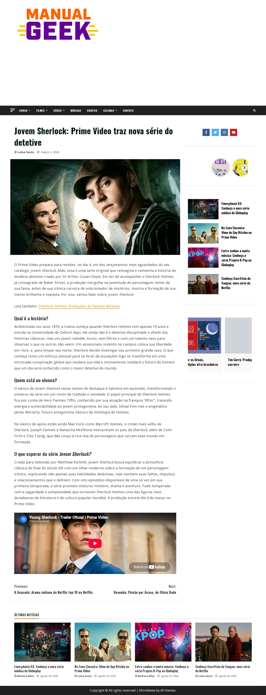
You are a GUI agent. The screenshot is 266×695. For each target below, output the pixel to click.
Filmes (40, 110)
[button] (12, 110)
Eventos (92, 110)
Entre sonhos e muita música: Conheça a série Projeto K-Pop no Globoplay (161, 668)
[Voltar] (195, 167)
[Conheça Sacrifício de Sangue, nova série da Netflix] (223, 642)
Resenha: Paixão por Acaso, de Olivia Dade (145, 589)
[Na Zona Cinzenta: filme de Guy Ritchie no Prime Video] (103, 642)
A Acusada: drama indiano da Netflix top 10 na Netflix (53, 589)
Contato (128, 110)
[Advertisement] (133, 72)
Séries (57, 110)
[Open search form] (254, 110)
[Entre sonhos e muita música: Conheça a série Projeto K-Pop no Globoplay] (163, 642)
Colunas (108, 110)
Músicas (75, 110)
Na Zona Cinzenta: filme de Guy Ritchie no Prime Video (102, 668)
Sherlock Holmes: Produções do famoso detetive (79, 306)
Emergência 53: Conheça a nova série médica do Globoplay (39, 668)
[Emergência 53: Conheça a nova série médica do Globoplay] (42, 642)
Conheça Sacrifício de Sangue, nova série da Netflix (222, 668)
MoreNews (147, 690)
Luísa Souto (26, 152)
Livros (23, 110)
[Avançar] (244, 167)
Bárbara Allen (25, 676)
